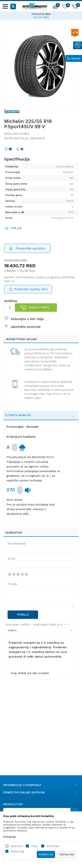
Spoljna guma (16, 134)
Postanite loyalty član (31, 289)
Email (11, 558)
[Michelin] (11, 111)
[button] (13, 6)
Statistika (52, 846)
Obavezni (17, 846)
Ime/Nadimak (17, 543)
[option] (41, 66)
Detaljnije (9, 836)
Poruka (12, 584)
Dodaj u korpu (39, 307)
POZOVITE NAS (28, 14)
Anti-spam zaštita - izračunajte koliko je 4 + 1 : (37, 624)
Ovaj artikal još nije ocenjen (30, 673)
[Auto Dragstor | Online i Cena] (34, 5)
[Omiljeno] (64, 7)
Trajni (34, 846)
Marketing (17, 851)
